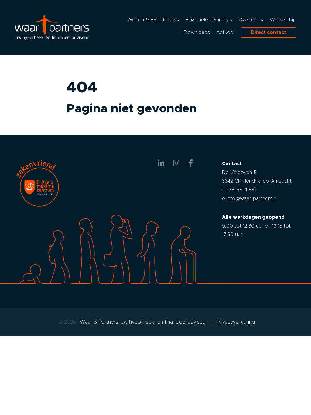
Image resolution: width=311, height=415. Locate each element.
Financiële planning (207, 19)
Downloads (197, 32)
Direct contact (268, 32)
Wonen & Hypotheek (151, 19)
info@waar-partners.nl (252, 198)
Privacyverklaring (236, 322)
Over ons (249, 19)
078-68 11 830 (241, 190)
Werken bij (282, 19)
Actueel (225, 32)
